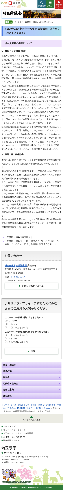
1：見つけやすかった (17, 335)
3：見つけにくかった (17, 341)
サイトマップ (9, 426)
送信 (33, 351)
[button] (41, 4)
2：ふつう (12, 324)
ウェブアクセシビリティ (14, 430)
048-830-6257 (18, 277)
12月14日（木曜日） (25, 408)
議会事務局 (10, 265)
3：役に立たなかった (17, 327)
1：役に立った (14, 321)
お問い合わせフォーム (33, 286)
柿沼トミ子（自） (43, 408)
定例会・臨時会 (37, 405)
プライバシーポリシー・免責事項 (18, 433)
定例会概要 (50, 405)
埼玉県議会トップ (22, 405)
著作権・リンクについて (14, 437)
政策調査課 (21, 265)
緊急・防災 (59, 5)
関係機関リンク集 (11, 440)
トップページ (7, 405)
